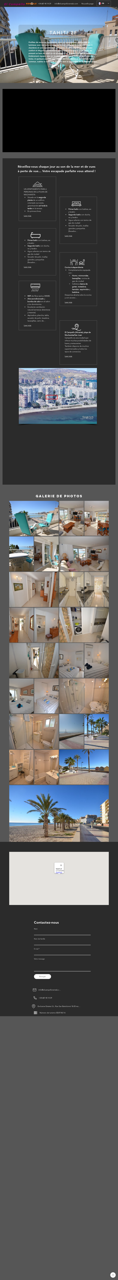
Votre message (39, 959)
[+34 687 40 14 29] (31, 4)
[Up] (113, 1275)
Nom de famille (39, 939)
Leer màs (27, 216)
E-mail (37, 949)
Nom (36, 929)
